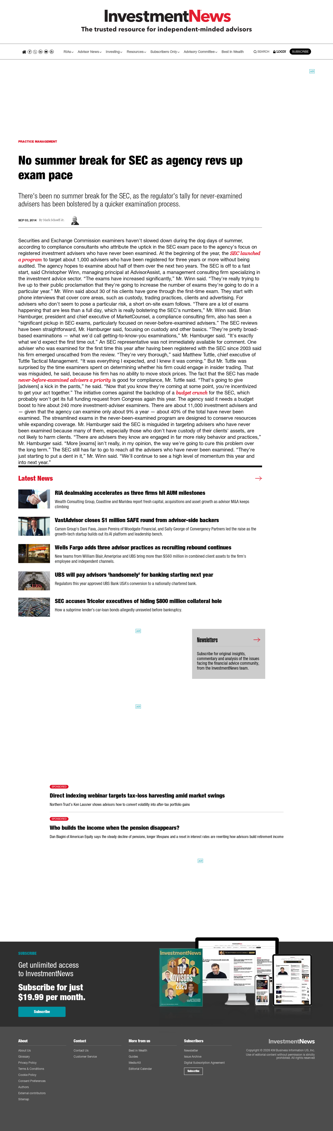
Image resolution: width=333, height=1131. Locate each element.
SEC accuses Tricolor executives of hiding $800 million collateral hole (138, 601)
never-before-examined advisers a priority (64, 380)
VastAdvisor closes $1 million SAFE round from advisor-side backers (137, 520)
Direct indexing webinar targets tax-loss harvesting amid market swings (137, 795)
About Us (24, 1050)
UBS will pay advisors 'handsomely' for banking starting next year (134, 574)
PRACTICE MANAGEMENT (37, 141)
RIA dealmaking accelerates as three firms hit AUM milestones (130, 492)
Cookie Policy (27, 1075)
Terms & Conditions (31, 1069)
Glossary (24, 1056)
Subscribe (42, 1011)
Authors (23, 1087)
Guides (133, 1056)
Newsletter (191, 1050)
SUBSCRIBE (300, 51)
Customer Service (85, 1056)
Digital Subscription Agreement (204, 1062)
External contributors (32, 1093)
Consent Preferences (32, 1081)
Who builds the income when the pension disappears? (114, 827)
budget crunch (191, 392)
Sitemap (23, 1099)
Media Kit (135, 1062)
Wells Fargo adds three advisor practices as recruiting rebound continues (143, 547)
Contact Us (81, 1050)
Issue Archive (192, 1056)
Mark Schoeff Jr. (53, 220)
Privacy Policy (27, 1062)
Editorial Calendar (140, 1069)
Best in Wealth (233, 51)
